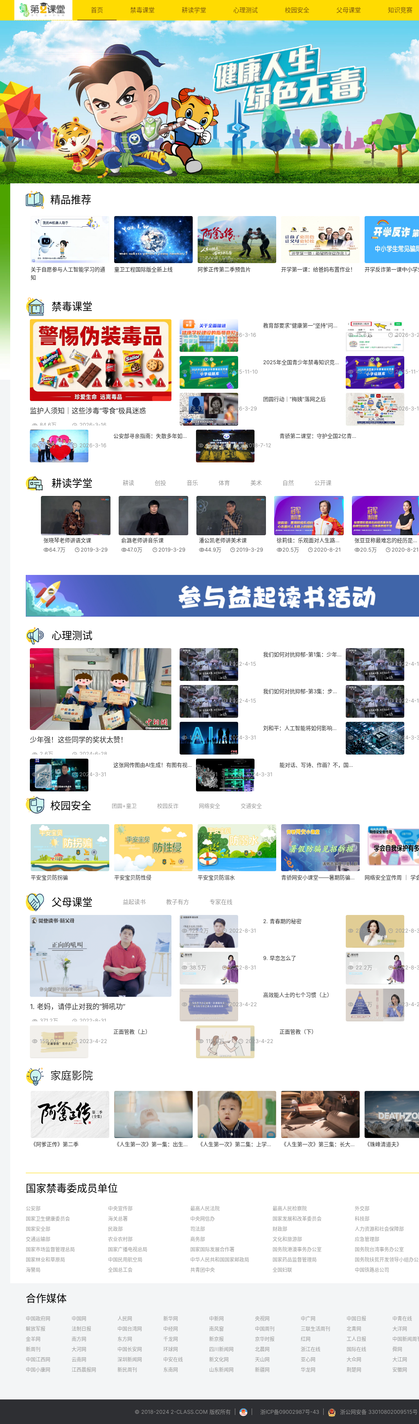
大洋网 (399, 1329)
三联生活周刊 (315, 1329)
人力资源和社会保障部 (379, 1229)
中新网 (216, 1319)
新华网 (170, 1319)
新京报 (216, 1339)
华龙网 (308, 1370)
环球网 (170, 1349)
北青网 (354, 1329)
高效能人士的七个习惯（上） (297, 994)
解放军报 (35, 1329)
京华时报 (265, 1339)
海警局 (33, 1270)
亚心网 (308, 1359)
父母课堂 (348, 10)
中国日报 (356, 1319)
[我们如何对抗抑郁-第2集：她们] (375, 679)
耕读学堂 (194, 10)
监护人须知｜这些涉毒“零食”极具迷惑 (88, 411)
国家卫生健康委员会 (48, 1219)
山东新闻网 (221, 1370)
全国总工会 (120, 1270)
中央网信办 (202, 1219)
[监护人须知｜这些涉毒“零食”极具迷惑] (100, 399)
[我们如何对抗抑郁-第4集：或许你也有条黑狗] (375, 715)
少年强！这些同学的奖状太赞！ (78, 740)
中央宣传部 (120, 1208)
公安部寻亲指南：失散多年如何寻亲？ (158, 436)
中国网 (79, 1319)
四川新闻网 (221, 1349)
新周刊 (33, 1349)
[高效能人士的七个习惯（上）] (209, 1019)
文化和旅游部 (287, 1239)
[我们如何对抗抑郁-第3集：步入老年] (209, 715)
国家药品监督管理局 (295, 1260)
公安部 (33, 1208)
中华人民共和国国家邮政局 (219, 1260)
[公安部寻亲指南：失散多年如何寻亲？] (59, 460)
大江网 (399, 1359)
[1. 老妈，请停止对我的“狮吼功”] (100, 994)
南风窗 (216, 1329)
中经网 (170, 1329)
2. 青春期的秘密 (282, 921)
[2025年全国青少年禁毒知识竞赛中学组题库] (209, 386)
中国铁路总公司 (372, 1270)
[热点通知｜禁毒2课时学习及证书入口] (375, 350)
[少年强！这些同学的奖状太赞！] (100, 728)
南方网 (79, 1339)
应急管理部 (367, 1239)
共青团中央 (202, 1270)
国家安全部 (38, 1229)
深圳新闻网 (129, 1359)
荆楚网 (354, 1370)
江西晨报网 (84, 1370)
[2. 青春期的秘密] (209, 945)
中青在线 (402, 1319)
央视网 (262, 1319)
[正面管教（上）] (59, 1056)
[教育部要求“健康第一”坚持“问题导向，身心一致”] (209, 350)
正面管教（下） (298, 1031)
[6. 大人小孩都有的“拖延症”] (375, 945)
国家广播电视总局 (127, 1249)
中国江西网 (38, 1359)
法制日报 (81, 1329)
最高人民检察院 (290, 1208)
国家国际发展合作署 (212, 1249)
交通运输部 (38, 1239)
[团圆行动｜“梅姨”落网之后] (209, 423)
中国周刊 (265, 1329)
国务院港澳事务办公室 (297, 1249)
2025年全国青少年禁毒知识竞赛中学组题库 (315, 362)
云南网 (79, 1359)
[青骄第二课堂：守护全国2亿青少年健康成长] (225, 460)
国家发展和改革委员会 (297, 1219)
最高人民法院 (205, 1208)
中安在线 (173, 1359)
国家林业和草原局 (45, 1260)
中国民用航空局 (125, 1260)
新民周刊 (127, 1370)
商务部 (197, 1239)
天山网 (262, 1359)
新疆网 (262, 1370)
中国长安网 (129, 1349)
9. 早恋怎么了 (279, 958)
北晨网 (262, 1349)
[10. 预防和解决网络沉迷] (375, 982)
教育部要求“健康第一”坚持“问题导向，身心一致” (320, 325)
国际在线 (356, 1349)
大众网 (354, 1359)
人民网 (124, 1319)
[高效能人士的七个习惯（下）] (375, 1019)
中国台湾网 (129, 1329)
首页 (97, 10)
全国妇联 (282, 1270)
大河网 (79, 1349)
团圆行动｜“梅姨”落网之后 (294, 399)
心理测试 (245, 10)
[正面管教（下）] (225, 1056)
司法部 (197, 1229)
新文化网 (219, 1359)
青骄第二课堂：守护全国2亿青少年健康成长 (331, 436)
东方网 (124, 1339)
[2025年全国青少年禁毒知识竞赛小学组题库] (375, 386)
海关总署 (118, 1219)
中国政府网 (38, 1319)
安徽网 (399, 1370)
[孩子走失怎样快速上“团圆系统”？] (375, 423)
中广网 (308, 1319)
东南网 (170, 1370)
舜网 (397, 1349)
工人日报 (356, 1339)
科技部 (362, 1219)
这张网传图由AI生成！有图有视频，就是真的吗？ (171, 765)
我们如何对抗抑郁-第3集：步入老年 (306, 691)
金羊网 (33, 1339)
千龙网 (170, 1339)
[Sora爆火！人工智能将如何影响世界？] (375, 752)
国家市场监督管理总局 (50, 1249)
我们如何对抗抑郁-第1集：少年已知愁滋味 (313, 654)
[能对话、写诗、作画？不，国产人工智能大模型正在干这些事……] (225, 789)
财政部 (280, 1229)
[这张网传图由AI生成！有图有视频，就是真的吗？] (59, 789)
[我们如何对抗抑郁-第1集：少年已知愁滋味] (209, 679)
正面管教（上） (132, 1031)
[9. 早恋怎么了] (209, 982)
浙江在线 (310, 1349)
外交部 (362, 1208)
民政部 (115, 1229)
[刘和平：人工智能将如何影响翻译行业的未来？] (209, 752)
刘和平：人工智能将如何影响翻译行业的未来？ (319, 728)
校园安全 (297, 10)
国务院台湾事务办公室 (379, 1249)
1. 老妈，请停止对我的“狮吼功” (77, 1007)
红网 (306, 1339)
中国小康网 (38, 1370)
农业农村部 (120, 1239)
